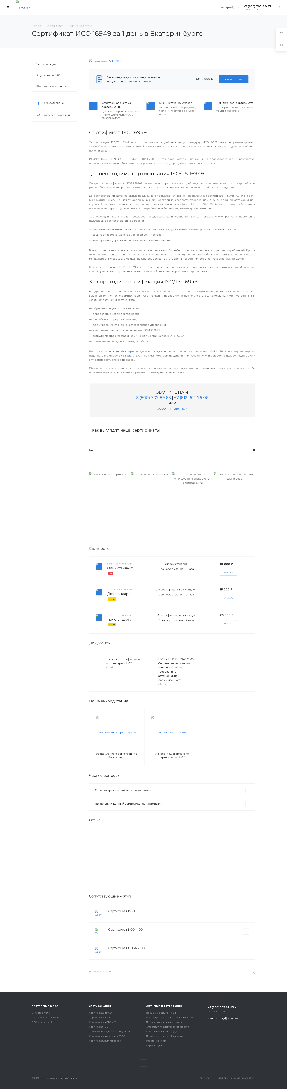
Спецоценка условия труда (161, 1031)
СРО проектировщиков (45, 1017)
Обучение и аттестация (51, 86)
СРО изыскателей (42, 1022)
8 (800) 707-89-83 (153, 397)
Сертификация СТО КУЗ (102, 1022)
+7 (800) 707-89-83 (221, 1007)
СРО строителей (41, 1012)
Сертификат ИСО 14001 (126, 929)
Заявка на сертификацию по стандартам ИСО (123, 661)
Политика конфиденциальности (236, 1078)
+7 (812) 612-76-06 (191, 397)
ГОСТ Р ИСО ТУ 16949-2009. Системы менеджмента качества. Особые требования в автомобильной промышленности (176, 670)
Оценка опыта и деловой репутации (109, 1031)
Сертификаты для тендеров (105, 1040)
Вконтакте (143, 1063)
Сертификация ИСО (100, 1012)
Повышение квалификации (161, 1012)
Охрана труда (154, 1045)
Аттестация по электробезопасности (167, 1026)
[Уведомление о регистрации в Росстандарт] (117, 732)
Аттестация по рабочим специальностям (169, 1017)
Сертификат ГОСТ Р (100, 1026)
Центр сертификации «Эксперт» (111, 351)
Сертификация (46, 64)
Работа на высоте (156, 1040)
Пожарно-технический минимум (164, 1036)
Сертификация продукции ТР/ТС (107, 1036)
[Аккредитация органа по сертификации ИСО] (172, 732)
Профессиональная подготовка (164, 1022)
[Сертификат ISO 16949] (105, 61)
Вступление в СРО (48, 75)
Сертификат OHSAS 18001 (127, 948)
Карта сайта (205, 1078)
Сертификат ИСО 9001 (125, 911)
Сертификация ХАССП (101, 1017)
